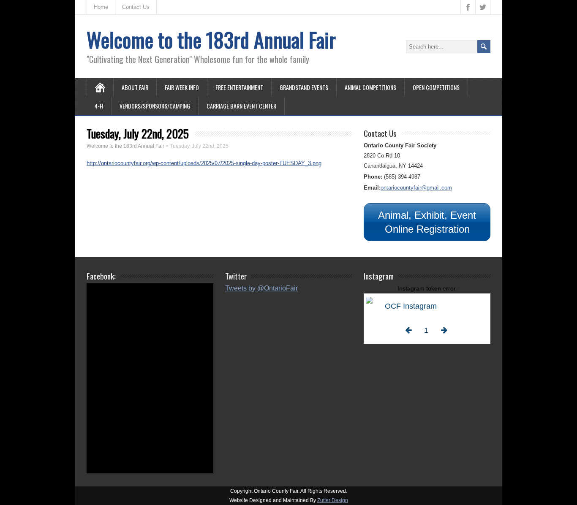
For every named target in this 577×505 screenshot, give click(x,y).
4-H (99, 105)
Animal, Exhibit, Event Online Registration (427, 222)
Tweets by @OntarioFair (261, 288)
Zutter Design (332, 500)
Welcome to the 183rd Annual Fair (211, 39)
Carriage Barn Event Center (241, 105)
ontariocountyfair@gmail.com (416, 188)
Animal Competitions (370, 87)
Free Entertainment (239, 87)
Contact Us (136, 7)
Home (101, 7)
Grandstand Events (304, 87)
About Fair (135, 87)
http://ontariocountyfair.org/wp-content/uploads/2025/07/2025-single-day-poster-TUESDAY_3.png (204, 163)
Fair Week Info (182, 87)
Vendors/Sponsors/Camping (155, 105)
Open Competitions (436, 87)
